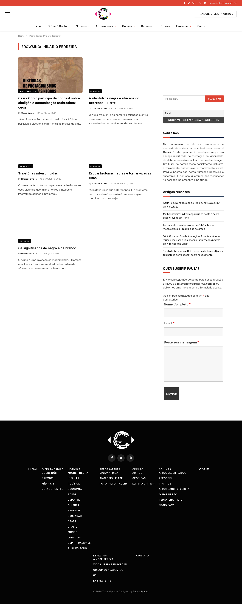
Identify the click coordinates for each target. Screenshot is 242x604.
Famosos (74, 510)
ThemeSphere (140, 591)
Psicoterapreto (171, 499)
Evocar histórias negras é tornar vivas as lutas (120, 175)
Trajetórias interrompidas (38, 173)
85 (95, 575)
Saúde (72, 494)
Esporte (74, 499)
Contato (202, 26)
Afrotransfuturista (174, 489)
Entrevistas (102, 580)
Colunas (146, 26)
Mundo (73, 532)
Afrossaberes (104, 26)
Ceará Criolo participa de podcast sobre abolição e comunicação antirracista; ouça (49, 102)
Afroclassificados (173, 473)
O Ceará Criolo (57, 26)
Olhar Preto (168, 494)
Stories (165, 26)
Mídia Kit (48, 483)
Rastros (165, 483)
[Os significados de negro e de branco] (50, 225)
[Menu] (7, 14)
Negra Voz (26, 166)
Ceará (72, 521)
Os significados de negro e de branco (47, 248)
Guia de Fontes (52, 489)
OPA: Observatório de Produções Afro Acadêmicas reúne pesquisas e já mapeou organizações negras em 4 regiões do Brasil (191, 240)
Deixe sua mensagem (181, 342)
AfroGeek (166, 478)
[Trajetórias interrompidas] (50, 150)
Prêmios (48, 478)
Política (74, 483)
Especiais (182, 26)
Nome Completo (177, 304)
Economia (75, 489)
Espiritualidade (79, 543)
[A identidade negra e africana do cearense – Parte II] (121, 75)
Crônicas (139, 478)
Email (169, 323)
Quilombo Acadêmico (108, 570)
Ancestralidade (111, 478)
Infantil (74, 478)
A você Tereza (103, 559)
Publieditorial (78, 548)
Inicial (38, 26)
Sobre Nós (49, 473)
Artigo (137, 473)
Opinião (127, 26)
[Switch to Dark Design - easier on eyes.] (200, 3)
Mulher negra (78, 473)
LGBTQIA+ (74, 537)
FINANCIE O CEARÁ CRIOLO (215, 14)
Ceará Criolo (27, 113)
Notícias (81, 26)
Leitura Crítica (143, 483)
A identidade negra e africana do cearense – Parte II (114, 100)
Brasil (72, 527)
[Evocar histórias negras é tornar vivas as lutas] (121, 150)
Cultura (74, 505)
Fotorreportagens (114, 483)
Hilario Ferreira (99, 108)
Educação (75, 516)
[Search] (205, 3)
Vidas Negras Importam (110, 564)
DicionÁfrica (109, 473)
